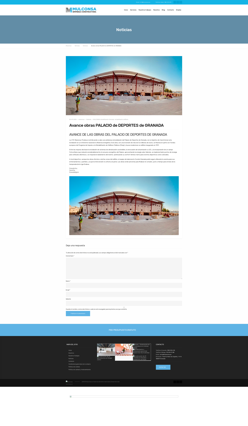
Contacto (170, 10)
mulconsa (81, 119)
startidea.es (69, 384)
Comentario (70, 256)
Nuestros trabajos (145, 10)
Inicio (126, 10)
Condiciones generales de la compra (79, 364)
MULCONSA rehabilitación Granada (103, 119)
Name (68, 281)
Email (67, 290)
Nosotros (156, 10)
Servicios (133, 10)
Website (68, 299)
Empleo (178, 10)
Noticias (88, 119)
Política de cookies (74, 366)
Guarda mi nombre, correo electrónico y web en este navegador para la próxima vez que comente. (96, 309)
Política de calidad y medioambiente (80, 369)
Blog (163, 10)
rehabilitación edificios (121, 119)
